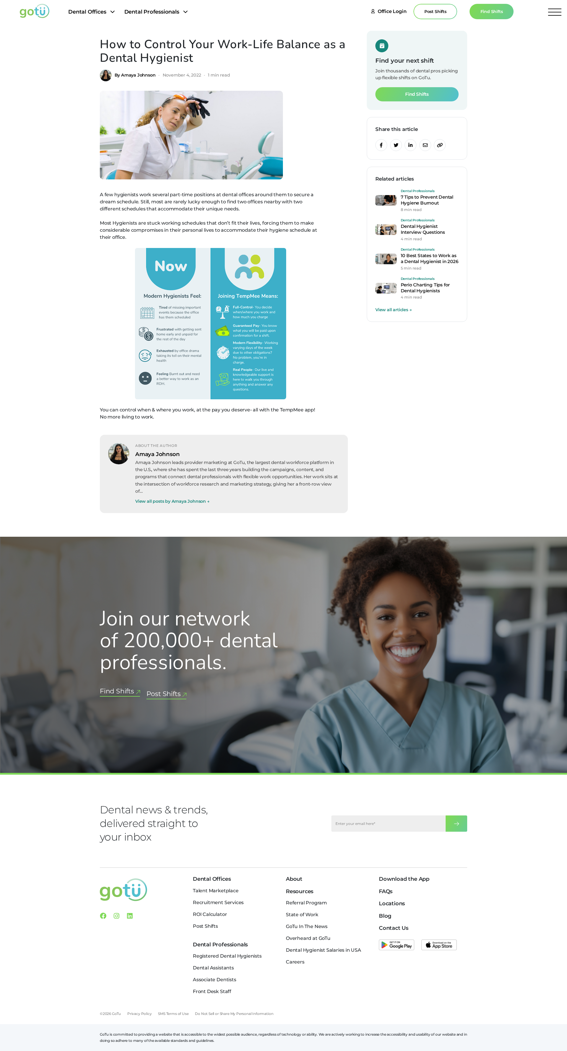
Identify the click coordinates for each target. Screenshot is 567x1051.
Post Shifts (435, 11)
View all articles (393, 309)
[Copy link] (440, 145)
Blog (385, 916)
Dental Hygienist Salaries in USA (323, 950)
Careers (295, 962)
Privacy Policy (139, 1013)
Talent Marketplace (216, 890)
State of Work (302, 914)
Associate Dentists (214, 979)
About (294, 879)
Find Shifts (491, 11)
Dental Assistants (213, 968)
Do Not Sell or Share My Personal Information (234, 1013)
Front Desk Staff (212, 991)
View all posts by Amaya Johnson (172, 501)
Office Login (392, 11)
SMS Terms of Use (173, 1013)
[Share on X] (396, 145)
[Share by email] (425, 145)
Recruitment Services (218, 902)
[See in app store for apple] (439, 945)
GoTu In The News (307, 926)
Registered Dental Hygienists (227, 956)
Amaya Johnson (157, 454)
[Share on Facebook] (381, 145)
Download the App (404, 879)
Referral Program (306, 903)
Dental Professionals (151, 12)
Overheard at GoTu (308, 938)
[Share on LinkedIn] (410, 145)
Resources (299, 891)
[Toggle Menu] (554, 12)
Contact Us (393, 928)
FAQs (385, 891)
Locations (392, 903)
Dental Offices (87, 12)
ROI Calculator (210, 914)
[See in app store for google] (396, 945)
